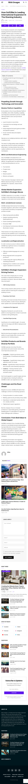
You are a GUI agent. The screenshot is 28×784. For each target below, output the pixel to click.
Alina (6, 20)
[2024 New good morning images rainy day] (5, 662)
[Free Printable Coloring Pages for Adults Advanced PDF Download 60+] (5, 654)
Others (3, 9)
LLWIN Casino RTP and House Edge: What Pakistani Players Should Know (12, 480)
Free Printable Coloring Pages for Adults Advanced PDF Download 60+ (17, 654)
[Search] (24, 2)
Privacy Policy (13, 697)
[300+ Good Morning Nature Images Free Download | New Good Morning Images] (5, 646)
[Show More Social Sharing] (25, 25)
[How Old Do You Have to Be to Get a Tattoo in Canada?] (5, 608)
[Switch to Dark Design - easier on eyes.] (26, 2)
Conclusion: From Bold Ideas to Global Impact (13, 96)
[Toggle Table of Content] (23, 76)
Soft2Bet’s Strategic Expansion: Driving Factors (14, 90)
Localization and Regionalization (11, 88)
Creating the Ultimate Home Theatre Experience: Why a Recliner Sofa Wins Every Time (13, 587)
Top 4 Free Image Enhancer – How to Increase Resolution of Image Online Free (18, 670)
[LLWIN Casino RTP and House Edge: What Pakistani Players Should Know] (14, 471)
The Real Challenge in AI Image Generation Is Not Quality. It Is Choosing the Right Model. (17, 600)
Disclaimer (7, 776)
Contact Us (20, 776)
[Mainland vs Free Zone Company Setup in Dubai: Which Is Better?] (5, 615)
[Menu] (2, 2)
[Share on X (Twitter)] (12, 25)
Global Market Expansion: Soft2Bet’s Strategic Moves (13, 84)
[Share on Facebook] (5, 25)
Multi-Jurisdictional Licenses (10, 87)
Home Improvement (6, 571)
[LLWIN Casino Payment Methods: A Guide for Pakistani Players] (14, 493)
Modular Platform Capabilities (11, 81)
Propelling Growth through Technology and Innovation (13, 78)
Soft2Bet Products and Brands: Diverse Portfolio (12, 92)
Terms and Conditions (18, 774)
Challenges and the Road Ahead (10, 95)
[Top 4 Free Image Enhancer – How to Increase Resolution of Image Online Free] (5, 670)
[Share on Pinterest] (20, 25)
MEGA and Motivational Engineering (12, 82)
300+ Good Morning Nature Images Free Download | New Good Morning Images (18, 646)
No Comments (19, 20)
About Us (14, 776)
